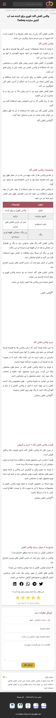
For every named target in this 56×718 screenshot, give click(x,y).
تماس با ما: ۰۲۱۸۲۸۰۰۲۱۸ (33, 697)
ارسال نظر (28, 665)
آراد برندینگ (20, 697)
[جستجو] (13, 4)
